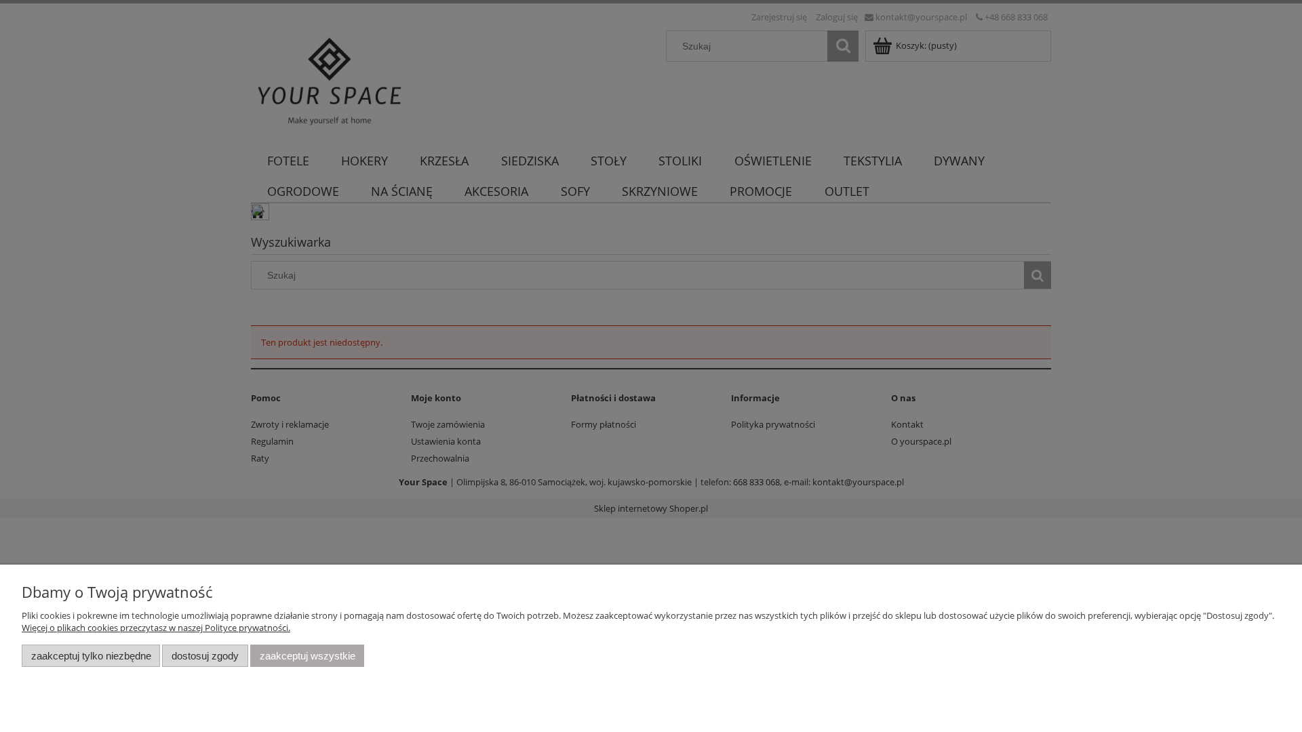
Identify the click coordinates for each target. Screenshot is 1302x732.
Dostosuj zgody (205, 656)
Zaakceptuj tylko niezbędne (91, 656)
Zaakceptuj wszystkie (307, 656)
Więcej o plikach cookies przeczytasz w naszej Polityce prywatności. (156, 628)
